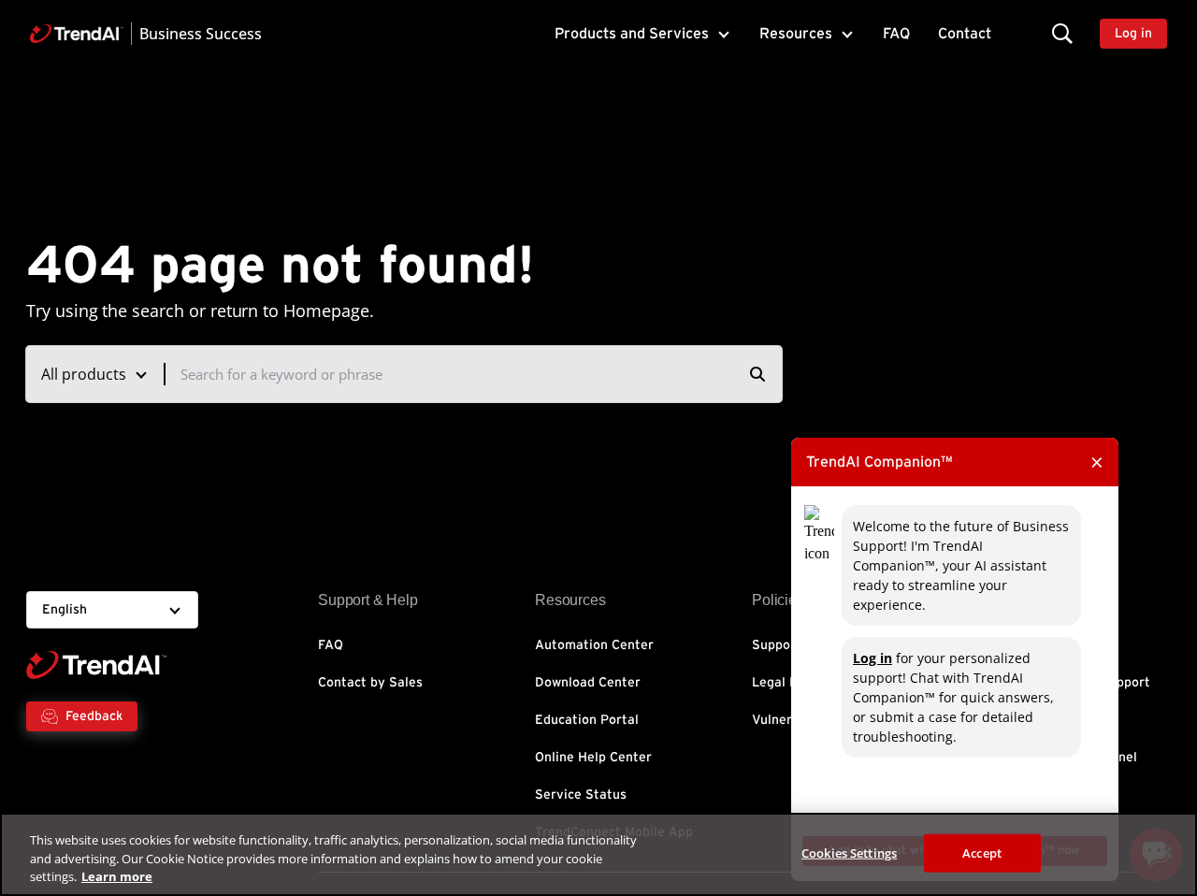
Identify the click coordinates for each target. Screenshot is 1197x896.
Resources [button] (795, 33)
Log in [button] (1133, 33)
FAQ (896, 33)
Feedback (94, 716)
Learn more (116, 876)
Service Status (581, 795)
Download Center (588, 682)
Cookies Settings (849, 852)
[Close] (1167, 852)
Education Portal (587, 720)
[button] (1062, 33)
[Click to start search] (757, 374)
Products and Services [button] (632, 33)
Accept (982, 852)
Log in (872, 658)
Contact (964, 33)
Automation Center (594, 645)
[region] (598, 854)
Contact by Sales (370, 682)
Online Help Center (593, 757)
